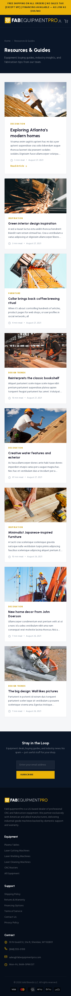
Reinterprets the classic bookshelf (33, 378)
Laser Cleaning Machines (17, 862)
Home (7, 41)
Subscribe (26, 775)
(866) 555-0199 (17, 949)
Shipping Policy (12, 894)
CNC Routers (11, 868)
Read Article (17, 166)
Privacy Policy (11, 923)
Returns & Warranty (14, 900)
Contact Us (10, 917)
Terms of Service (13, 911)
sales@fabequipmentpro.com (25, 957)
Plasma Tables (11, 845)
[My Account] (60, 21)
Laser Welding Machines (17, 856)
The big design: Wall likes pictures (33, 691)
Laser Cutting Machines (16, 851)
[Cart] (66, 21)
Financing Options (13, 906)
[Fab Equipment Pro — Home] (31, 21)
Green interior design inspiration (32, 223)
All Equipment (11, 873)
